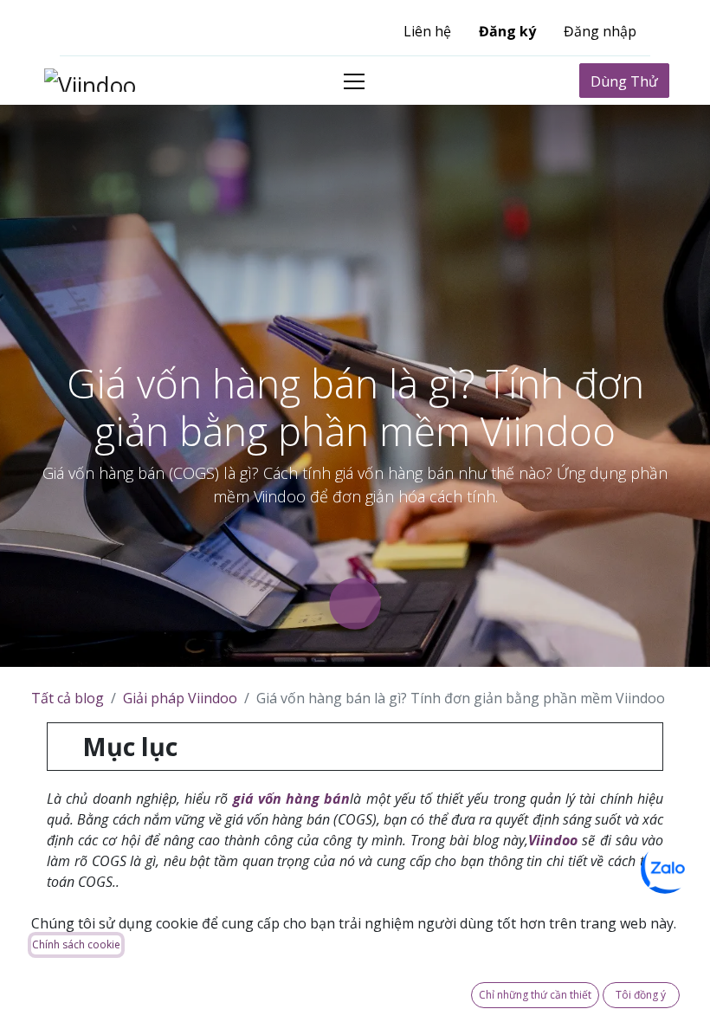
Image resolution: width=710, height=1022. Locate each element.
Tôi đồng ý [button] (641, 994)
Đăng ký (507, 31)
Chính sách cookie (76, 944)
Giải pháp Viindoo (180, 698)
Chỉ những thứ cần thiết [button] (535, 994)
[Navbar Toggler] (354, 81)
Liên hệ (427, 31)
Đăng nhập (600, 31)
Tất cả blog (67, 698)
